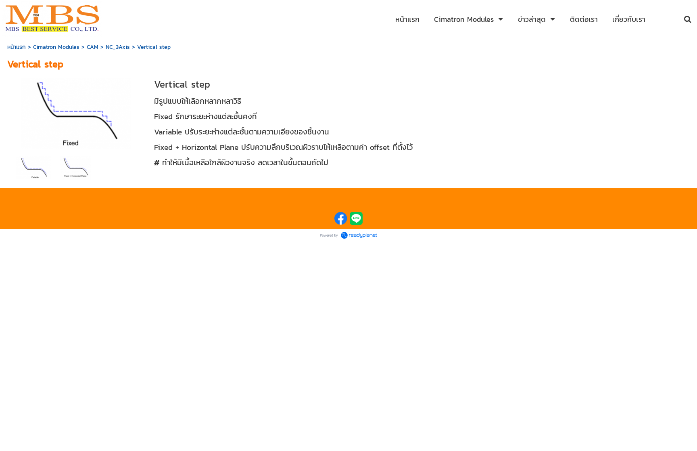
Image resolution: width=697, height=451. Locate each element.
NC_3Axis (118, 47)
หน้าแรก (16, 47)
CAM (92, 47)
